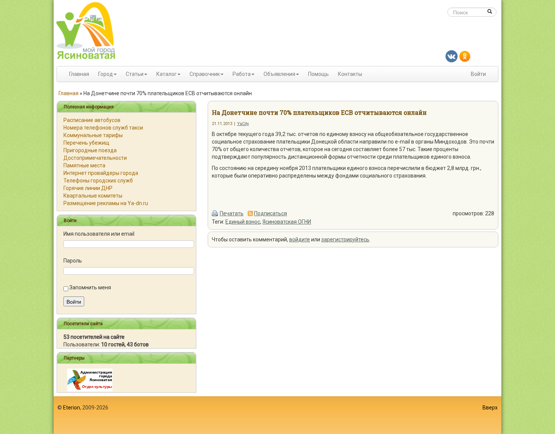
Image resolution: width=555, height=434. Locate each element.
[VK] (452, 56)
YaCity (243, 123)
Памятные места (84, 165)
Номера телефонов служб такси (103, 128)
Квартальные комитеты (92, 196)
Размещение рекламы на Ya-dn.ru (105, 203)
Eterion (71, 408)
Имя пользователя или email (98, 234)
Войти (478, 74)
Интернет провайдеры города (100, 173)
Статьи (134, 74)
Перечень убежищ (86, 143)
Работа (242, 74)
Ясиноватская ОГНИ (286, 222)
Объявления (279, 74)
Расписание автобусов (91, 120)
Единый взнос (242, 222)
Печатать (232, 213)
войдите (299, 239)
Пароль (72, 261)
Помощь (318, 74)
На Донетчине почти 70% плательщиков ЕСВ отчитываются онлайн (319, 112)
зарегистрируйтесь (345, 239)
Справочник (205, 74)
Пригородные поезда (90, 150)
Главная (79, 74)
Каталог (166, 74)
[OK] (465, 56)
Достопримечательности (95, 158)
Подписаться (270, 213)
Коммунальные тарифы (93, 135)
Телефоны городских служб (98, 181)
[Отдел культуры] (90, 380)
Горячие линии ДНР (88, 188)
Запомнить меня (90, 287)
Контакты (350, 74)
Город (105, 74)
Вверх (490, 408)
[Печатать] (215, 213)
